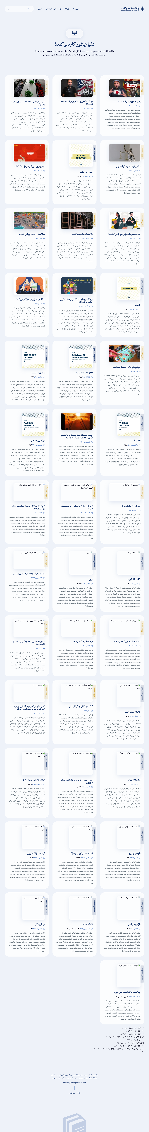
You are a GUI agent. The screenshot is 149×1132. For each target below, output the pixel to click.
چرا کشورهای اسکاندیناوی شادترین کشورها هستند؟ (76, 301)
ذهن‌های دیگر (134, 780)
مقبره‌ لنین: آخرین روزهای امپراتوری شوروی (77, 781)
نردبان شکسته (38, 373)
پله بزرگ (137, 441)
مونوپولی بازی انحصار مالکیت (126, 367)
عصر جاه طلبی (86, 172)
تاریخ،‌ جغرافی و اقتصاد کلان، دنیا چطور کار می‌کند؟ (125, 1036)
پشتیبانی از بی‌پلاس (53, 8)
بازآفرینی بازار (135, 853)
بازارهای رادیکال (38, 441)
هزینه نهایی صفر (132, 712)
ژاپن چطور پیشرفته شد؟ (129, 102)
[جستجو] (7, 8)
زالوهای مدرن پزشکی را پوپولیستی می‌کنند (77, 508)
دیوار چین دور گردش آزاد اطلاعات (29, 166)
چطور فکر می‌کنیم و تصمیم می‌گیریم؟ (130, 1042)
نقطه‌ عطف (87, 924)
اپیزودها (76, 8)
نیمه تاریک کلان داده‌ (83, 642)
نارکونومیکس (134, 924)
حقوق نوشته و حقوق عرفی (128, 166)
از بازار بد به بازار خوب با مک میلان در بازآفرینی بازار (28, 508)
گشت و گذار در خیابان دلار (81, 706)
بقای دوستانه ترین (84, 373)
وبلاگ (66, 8)
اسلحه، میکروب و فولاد (81, 853)
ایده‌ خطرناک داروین (36, 853)
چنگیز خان (40, 924)
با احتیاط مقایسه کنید (82, 234)
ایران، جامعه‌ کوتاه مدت (33, 780)
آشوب (138, 305)
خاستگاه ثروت (134, 579)
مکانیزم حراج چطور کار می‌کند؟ (30, 299)
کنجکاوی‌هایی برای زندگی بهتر (133, 1027)
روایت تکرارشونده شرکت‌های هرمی (29, 574)
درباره (39, 8)
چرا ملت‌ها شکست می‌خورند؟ (127, 992)
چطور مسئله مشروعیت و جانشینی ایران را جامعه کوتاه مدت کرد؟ (77, 437)
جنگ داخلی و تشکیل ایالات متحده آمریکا (76, 103)
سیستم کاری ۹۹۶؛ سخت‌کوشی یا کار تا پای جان (28, 103)
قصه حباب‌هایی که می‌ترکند (127, 642)
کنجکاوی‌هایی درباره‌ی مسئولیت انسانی (129, 1045)
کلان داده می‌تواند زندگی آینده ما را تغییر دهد (29, 643)
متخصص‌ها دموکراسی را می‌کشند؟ (124, 234)
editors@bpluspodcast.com (74, 1082)
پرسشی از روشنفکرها (131, 506)
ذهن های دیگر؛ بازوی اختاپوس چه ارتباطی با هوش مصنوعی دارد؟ (29, 708)
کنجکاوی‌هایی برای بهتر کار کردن (132, 1033)
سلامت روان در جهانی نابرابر (32, 234)
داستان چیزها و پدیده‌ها (135, 1039)
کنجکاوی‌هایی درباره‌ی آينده (134, 1030)
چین (91, 579)
